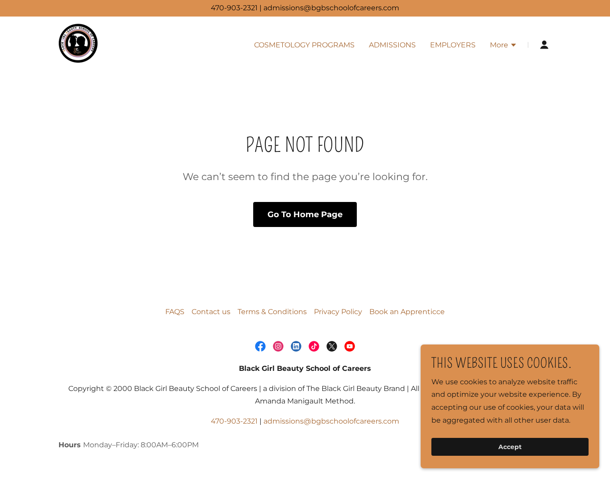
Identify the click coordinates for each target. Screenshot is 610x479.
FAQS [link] (174, 311)
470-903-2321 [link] (234, 421)
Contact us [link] (211, 311)
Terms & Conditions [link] (272, 311)
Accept (510, 447)
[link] (78, 44)
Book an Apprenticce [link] (407, 311)
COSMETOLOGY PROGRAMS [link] (304, 45)
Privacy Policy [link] (338, 311)
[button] (503, 46)
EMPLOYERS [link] (453, 45)
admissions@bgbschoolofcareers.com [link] (331, 421)
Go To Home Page (305, 214)
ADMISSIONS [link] (392, 45)
